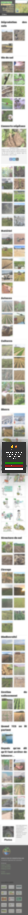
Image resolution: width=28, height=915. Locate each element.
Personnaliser (14, 469)
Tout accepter (14, 463)
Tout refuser (14, 466)
